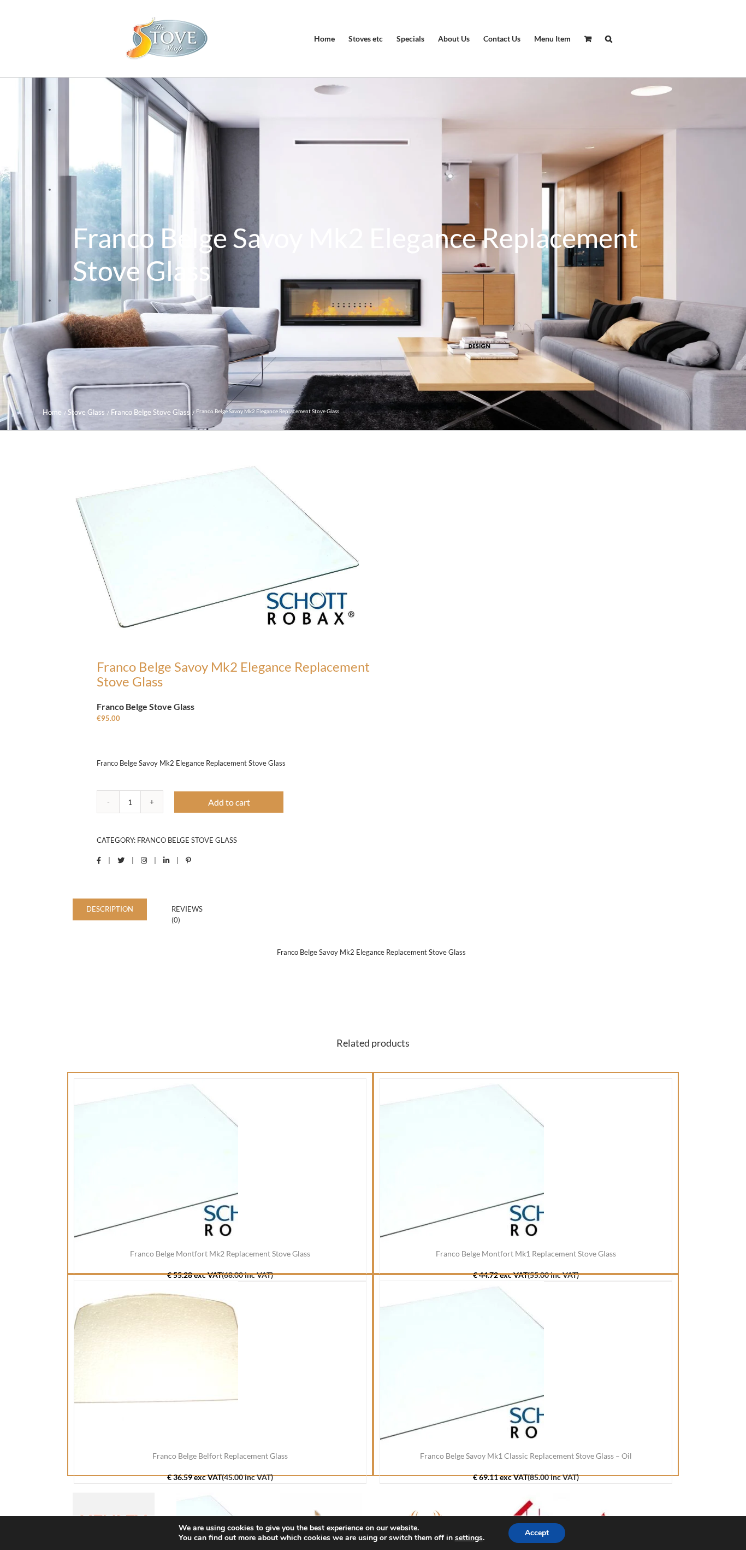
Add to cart (229, 802)
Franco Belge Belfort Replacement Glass (220, 1455)
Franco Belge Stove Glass (187, 840)
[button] (608, 39)
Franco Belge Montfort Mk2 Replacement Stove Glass (220, 1253)
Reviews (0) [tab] (187, 914)
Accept (537, 1533)
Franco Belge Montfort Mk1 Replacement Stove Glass (526, 1253)
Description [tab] (109, 909)
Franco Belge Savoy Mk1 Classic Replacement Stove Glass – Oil (526, 1455)
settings (469, 1538)
